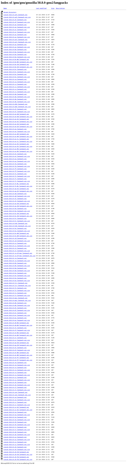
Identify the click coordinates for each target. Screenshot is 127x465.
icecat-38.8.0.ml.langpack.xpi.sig (17, 310)
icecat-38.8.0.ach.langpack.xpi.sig (17, 17)
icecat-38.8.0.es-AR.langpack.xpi (16, 134)
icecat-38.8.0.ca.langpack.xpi (15, 79)
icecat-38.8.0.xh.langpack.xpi (15, 447)
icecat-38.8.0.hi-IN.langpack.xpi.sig (18, 216)
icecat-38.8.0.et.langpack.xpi (15, 154)
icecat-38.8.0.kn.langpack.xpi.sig (17, 275)
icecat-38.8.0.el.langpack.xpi (15, 109)
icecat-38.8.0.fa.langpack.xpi (15, 164)
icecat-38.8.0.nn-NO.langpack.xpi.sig (18, 335)
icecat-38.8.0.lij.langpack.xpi (15, 283)
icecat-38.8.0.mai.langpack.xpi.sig (17, 300)
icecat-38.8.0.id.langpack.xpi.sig (17, 241)
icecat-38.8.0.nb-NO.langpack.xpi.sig (18, 325)
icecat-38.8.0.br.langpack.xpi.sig (17, 72)
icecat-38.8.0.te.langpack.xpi (15, 417)
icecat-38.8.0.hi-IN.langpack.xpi (16, 213)
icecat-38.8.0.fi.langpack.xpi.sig (17, 176)
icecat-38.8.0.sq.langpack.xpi (15, 397)
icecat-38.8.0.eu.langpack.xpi (15, 159)
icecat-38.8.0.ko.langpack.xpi (15, 278)
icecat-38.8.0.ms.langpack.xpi (15, 318)
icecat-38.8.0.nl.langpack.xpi (15, 328)
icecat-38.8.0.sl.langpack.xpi (15, 387)
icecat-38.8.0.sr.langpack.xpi (15, 402)
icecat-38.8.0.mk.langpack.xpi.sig (17, 305)
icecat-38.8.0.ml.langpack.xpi (15, 308)
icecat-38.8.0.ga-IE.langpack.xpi (16, 188)
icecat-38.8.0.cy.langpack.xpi (15, 89)
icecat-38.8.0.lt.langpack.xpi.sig (17, 290)
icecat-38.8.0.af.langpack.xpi (15, 19)
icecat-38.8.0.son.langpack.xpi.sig (17, 395)
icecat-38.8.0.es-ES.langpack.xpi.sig (18, 146)
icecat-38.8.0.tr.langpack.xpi (15, 427)
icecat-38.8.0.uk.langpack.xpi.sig (17, 434)
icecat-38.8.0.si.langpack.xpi (15, 377)
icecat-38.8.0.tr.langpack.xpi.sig (17, 429)
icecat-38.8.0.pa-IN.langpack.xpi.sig (18, 345)
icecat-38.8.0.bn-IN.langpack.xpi (16, 64)
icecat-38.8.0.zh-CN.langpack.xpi (16, 452)
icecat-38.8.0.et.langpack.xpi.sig (17, 156)
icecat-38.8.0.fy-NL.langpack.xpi (16, 183)
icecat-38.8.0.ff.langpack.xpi (15, 169)
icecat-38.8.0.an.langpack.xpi (15, 24)
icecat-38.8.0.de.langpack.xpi (15, 99)
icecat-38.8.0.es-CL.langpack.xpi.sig (18, 141)
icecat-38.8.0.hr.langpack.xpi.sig (17, 221)
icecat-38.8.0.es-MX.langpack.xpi (16, 149)
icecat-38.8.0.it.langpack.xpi (15, 248)
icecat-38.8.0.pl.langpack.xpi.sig (17, 350)
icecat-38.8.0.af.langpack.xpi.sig (17, 22)
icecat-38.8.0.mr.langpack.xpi (15, 313)
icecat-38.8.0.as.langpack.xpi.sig (17, 37)
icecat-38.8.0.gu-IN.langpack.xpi (16, 203)
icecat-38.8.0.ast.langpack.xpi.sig (17, 42)
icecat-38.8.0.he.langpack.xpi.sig (17, 211)
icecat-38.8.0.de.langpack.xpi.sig (17, 101)
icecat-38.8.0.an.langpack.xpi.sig (17, 27)
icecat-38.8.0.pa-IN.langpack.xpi (16, 342)
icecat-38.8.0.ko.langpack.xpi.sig (17, 280)
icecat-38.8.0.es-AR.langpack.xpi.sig (18, 136)
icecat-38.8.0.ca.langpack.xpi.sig (17, 82)
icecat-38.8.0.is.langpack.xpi (15, 243)
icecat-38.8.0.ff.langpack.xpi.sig (17, 171)
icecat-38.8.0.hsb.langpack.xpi (15, 223)
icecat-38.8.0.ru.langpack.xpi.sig (17, 375)
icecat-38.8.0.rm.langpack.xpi (15, 362)
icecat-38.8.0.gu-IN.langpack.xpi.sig (18, 206)
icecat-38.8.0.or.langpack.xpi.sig (17, 340)
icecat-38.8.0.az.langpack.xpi (15, 44)
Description (60, 8)
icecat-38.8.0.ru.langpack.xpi (15, 372)
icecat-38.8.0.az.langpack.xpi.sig (17, 47)
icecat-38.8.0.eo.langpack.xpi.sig (17, 131)
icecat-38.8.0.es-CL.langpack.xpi (16, 139)
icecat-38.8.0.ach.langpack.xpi (15, 15)
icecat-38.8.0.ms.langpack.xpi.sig (17, 320)
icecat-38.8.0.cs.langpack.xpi (15, 84)
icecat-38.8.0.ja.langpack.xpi (15, 258)
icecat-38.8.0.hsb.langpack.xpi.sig (17, 226)
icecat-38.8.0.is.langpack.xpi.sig (17, 246)
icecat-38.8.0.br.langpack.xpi (15, 69)
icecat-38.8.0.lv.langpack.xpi (15, 293)
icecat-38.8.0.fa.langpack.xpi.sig (17, 166)
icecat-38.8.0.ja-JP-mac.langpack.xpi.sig (19, 256)
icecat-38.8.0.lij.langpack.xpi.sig (17, 285)
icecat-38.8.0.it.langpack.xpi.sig (17, 251)
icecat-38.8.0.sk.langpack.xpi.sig (17, 385)
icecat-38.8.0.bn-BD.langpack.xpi (16, 59)
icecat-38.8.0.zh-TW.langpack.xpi (16, 457)
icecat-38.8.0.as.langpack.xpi (15, 34)
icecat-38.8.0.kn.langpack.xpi (15, 273)
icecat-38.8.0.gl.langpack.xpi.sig (17, 201)
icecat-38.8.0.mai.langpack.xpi (15, 298)
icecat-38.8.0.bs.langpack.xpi (15, 74)
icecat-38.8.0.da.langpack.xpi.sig (17, 96)
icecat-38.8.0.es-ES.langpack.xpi (16, 144)
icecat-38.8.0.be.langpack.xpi (15, 49)
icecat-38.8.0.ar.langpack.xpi (15, 29)
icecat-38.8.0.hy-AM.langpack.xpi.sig (18, 236)
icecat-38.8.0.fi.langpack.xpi (15, 174)
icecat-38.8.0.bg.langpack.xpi (15, 54)
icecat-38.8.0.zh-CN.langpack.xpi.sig (18, 454)
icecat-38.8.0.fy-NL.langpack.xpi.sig (18, 186)
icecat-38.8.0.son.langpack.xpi (15, 392)
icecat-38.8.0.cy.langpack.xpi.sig (17, 92)
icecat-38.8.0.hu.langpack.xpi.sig (17, 231)
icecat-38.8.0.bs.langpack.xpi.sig (17, 77)
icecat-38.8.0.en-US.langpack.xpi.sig (18, 121)
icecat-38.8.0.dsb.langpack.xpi (15, 104)
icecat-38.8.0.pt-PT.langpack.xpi (16, 357)
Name (5, 8)
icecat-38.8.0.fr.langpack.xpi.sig (17, 181)
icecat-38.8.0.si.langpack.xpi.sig (17, 380)
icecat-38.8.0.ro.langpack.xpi (15, 367)
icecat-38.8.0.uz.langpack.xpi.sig (17, 439)
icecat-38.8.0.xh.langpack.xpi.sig (17, 449)
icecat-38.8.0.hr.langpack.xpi (15, 218)
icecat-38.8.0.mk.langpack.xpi (15, 303)
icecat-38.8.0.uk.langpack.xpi (15, 432)
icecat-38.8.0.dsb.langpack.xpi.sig (17, 106)
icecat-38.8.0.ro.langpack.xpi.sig (17, 370)
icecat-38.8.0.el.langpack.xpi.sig (17, 111)
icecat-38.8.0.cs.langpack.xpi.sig (17, 87)
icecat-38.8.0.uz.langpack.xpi (15, 437)
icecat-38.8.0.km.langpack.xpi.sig (17, 270)
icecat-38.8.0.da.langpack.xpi (15, 94)
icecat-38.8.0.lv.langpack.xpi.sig (17, 295)
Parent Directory (10, 12)
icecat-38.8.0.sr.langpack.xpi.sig (17, 405)
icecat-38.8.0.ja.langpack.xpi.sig (17, 260)
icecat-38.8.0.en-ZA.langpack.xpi (16, 124)
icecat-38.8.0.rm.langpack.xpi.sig (17, 365)
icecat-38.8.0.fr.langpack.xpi (15, 178)
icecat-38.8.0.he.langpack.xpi (15, 208)
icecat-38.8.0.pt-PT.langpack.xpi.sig (18, 360)
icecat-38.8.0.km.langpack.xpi (15, 268)
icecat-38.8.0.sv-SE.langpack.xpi (16, 407)
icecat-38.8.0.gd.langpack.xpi (15, 193)
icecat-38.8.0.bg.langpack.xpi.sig (17, 57)
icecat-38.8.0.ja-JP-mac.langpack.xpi (18, 253)
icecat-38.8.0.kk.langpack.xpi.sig (17, 265)
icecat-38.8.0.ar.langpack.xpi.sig (17, 32)
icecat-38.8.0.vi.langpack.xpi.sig (17, 444)
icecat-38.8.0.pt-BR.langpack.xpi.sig (18, 355)
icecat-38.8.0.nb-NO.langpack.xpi (16, 323)
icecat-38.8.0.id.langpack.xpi (15, 238)
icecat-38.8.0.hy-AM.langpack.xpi (16, 233)
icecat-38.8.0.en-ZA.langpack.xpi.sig (18, 126)
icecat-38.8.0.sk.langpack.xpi (15, 382)
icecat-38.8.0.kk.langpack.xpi (15, 263)
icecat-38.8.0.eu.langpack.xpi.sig (17, 161)
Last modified (41, 8)
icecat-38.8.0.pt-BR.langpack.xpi (16, 352)
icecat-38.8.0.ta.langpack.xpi (15, 412)
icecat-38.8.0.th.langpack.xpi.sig (17, 424)
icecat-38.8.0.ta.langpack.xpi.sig (17, 415)
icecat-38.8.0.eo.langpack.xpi (15, 129)
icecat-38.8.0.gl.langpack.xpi (15, 198)
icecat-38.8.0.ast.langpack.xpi (15, 39)
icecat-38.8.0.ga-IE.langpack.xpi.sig (18, 191)
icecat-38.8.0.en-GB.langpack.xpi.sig (18, 116)
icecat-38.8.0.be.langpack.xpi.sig (17, 52)
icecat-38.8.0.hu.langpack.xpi (15, 228)
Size (52, 8)
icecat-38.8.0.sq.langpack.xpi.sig (17, 400)
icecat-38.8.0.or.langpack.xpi (15, 337)
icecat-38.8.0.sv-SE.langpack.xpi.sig (18, 410)
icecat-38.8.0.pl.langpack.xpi (15, 347)
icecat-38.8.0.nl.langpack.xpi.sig (17, 330)
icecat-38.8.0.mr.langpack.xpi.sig (17, 315)
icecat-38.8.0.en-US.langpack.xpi (16, 119)
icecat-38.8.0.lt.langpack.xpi (15, 288)
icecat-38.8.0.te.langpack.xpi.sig (17, 419)
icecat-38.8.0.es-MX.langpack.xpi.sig (18, 151)
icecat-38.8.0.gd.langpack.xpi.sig (17, 196)
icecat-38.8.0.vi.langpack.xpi (15, 442)
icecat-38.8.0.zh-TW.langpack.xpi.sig (18, 459)
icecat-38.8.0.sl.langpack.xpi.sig (17, 390)
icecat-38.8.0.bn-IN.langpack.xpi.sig (18, 67)
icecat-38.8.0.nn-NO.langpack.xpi (16, 333)
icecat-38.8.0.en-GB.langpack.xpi (16, 114)
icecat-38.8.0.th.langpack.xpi (15, 422)
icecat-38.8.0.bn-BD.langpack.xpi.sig (18, 62)
